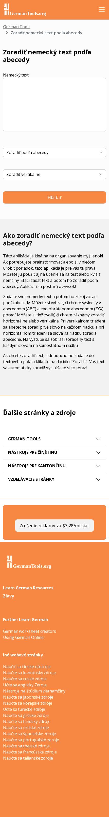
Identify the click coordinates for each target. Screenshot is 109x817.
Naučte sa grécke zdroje (26, 715)
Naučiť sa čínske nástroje (27, 666)
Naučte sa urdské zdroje (26, 727)
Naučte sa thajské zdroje (26, 746)
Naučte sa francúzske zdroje (30, 752)
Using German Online (23, 637)
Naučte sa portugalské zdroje (31, 740)
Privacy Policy (67, 789)
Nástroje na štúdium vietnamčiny (34, 691)
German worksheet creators (29, 631)
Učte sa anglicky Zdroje (25, 685)
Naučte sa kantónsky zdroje (29, 672)
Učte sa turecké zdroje (24, 709)
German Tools (16, 26)
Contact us (58, 794)
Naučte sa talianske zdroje (28, 758)
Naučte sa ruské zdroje (25, 679)
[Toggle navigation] (102, 10)
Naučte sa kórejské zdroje (27, 703)
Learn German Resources (28, 588)
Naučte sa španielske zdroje (29, 733)
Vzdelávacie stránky (31, 479)
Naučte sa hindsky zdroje (26, 721)
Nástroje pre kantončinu (37, 466)
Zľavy (8, 596)
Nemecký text (16, 75)
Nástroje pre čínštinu (32, 452)
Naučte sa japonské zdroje (28, 697)
